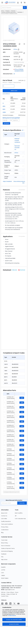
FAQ (2, 557)
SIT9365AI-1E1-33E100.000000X (11, 421)
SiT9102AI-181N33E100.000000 (11, 454)
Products (8, 10)
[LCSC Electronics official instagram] (2, 603)
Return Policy (4, 543)
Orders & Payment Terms (8, 548)
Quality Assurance (6, 521)
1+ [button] (3, 103)
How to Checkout (5, 545)
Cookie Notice (4, 529)
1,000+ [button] (4, 112)
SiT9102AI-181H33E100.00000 (11, 468)
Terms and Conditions (7, 524)
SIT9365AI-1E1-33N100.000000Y (11, 435)
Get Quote (6, 123)
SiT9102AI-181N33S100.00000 (11, 449)
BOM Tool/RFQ (18, 513)
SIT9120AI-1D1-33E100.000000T (11, 412)
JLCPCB (3, 570)
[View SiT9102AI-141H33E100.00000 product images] (14, 28)
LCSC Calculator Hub (20, 518)
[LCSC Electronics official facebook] (6, 603)
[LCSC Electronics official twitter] (14, 603)
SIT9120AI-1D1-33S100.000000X (11, 397)
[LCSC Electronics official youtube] (18, 603)
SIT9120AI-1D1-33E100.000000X (11, 407)
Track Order (4, 540)
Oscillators (19, 12)
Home (2, 10)
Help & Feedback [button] (7, 181)
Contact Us (4, 516)
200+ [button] (4, 106)
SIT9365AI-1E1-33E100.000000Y (11, 426)
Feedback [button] (3, 554)
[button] (2, 3)
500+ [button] (4, 109)
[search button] (25, 7)
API (15, 516)
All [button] (22, 130)
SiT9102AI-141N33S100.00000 (11, 473)
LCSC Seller (4, 518)
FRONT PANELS (4, 578)
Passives (13, 10)
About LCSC (4, 513)
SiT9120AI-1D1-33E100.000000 (10, 445)
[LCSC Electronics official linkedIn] (10, 603)
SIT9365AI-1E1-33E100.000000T (11, 430)
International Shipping (7, 551)
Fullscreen (14, 270)
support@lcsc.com (10, 589)
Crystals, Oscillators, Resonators (8, 12)
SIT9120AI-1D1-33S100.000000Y (11, 402)
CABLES (3, 575)
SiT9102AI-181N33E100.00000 (11, 459)
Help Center (4, 559)
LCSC (2, 572)
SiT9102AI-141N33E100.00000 (11, 478)
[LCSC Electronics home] (10, 2)
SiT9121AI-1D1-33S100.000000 (10, 487)
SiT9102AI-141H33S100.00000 (11, 483)
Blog (2, 532)
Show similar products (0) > (19, 182)
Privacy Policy (4, 527)
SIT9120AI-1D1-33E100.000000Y (11, 416)
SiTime (15, 49)
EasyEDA (3, 567)
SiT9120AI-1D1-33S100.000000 (10, 440)
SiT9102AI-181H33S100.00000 (11, 464)
